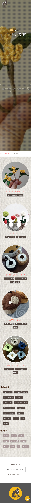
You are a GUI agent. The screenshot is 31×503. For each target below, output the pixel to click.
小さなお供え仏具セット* (15, 233)
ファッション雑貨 (9, 413)
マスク (16, 418)
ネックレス (21, 408)
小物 (18, 237)
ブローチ (20, 413)
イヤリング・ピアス (21, 392)
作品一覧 (7, 153)
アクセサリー (7, 392)
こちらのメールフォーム (15, 469)
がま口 (6, 441)
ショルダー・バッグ (21, 402)
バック (23, 441)
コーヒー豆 (14, 441)
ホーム (2, 153)
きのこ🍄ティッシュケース (15, 320)
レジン (6, 446)
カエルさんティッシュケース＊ (15, 365)
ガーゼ (14, 435)
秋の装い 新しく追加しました (15, 191)
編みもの (25, 446)
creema (6, 435)
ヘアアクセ (7, 418)
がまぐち (19, 397)
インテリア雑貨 (12, 195)
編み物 (21, 195)
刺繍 (12, 446)
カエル (21, 435)
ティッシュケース (21, 278)
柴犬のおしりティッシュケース (15, 275)
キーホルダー (7, 402)
